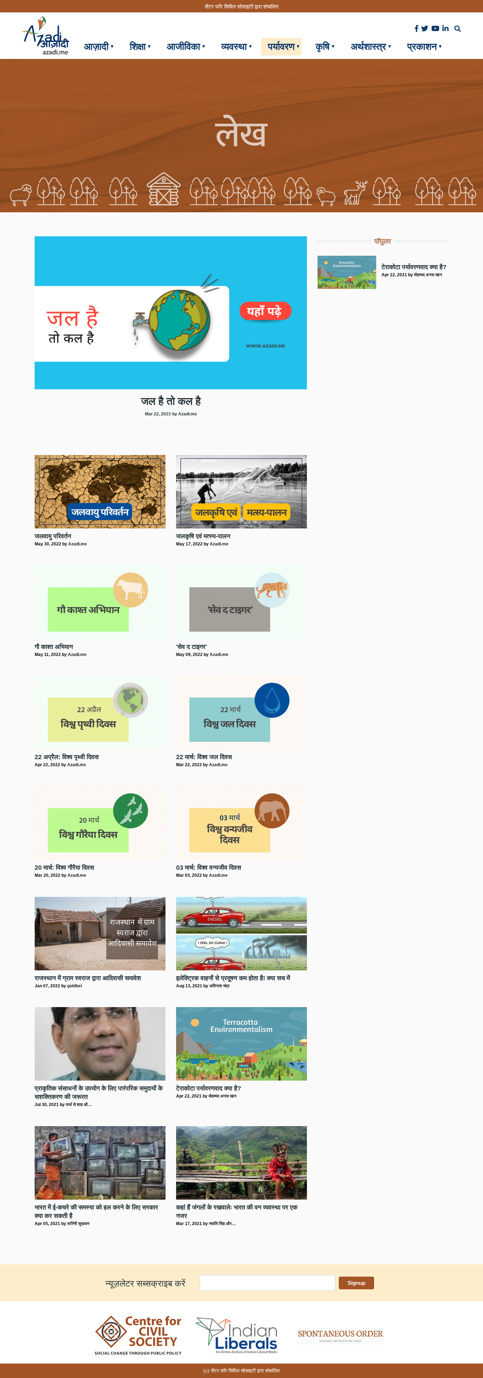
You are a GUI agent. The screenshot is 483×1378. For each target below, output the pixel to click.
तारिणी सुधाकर (78, 1223)
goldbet (74, 985)
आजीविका (183, 46)
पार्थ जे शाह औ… (79, 1104)
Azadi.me (77, 544)
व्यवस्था (234, 46)
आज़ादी (96, 46)
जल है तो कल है (171, 401)
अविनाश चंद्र (219, 985)
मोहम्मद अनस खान (223, 1096)
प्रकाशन (422, 46)
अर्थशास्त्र (368, 46)
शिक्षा (138, 46)
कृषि (323, 46)
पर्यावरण (281, 46)
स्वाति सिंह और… (222, 1223)
